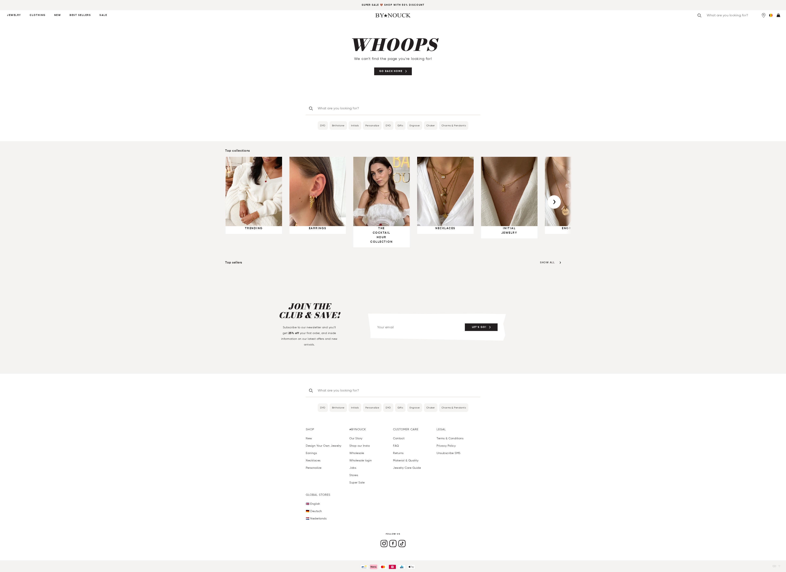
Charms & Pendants (454, 125)
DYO (322, 125)
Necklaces (313, 460)
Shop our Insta (359, 446)
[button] (770, 15)
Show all (547, 262)
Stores (353, 475)
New (57, 15)
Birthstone (338, 125)
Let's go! (479, 327)
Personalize (372, 125)
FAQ (396, 446)
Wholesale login (360, 460)
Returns (398, 453)
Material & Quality (405, 460)
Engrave (415, 125)
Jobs (352, 468)
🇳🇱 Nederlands (316, 518)
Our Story (356, 438)
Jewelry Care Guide (407, 468)
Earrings (311, 453)
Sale (103, 15)
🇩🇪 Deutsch (314, 511)
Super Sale (370, 5)
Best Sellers (80, 15)
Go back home (390, 71)
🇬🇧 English (313, 504)
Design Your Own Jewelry (323, 446)
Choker (430, 125)
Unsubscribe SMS (449, 453)
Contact (399, 438)
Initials (355, 125)
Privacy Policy (446, 446)
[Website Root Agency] (779, 566)
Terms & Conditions (450, 438)
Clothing (38, 15)
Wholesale (356, 453)
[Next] (554, 202)
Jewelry (14, 15)
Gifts (400, 125)
